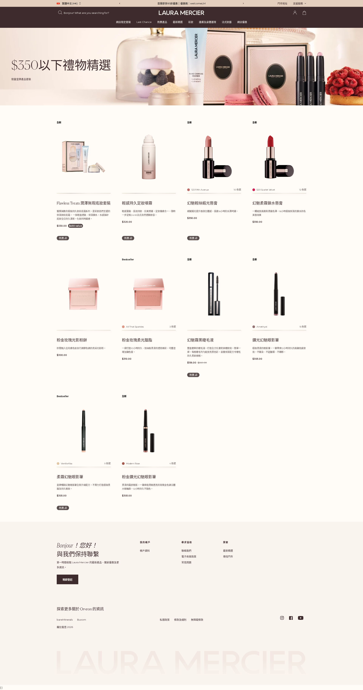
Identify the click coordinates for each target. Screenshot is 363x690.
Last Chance (144, 21)
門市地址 (282, 3)
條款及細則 (180, 619)
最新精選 (178, 21)
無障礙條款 (197, 619)
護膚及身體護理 (207, 21)
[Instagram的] (284, 618)
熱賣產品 (162, 21)
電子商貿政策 (189, 556)
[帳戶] (295, 13)
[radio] (188, 189)
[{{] (243, 3)
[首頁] (181, 13)
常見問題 (186, 562)
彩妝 (190, 21)
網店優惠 (242, 21)
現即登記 (67, 579)
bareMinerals (65, 619)
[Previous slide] (119, 3)
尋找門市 (228, 556)
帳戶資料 (145, 550)
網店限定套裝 (123, 21)
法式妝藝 (227, 21)
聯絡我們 (186, 550)
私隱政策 (165, 619)
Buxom (81, 619)
